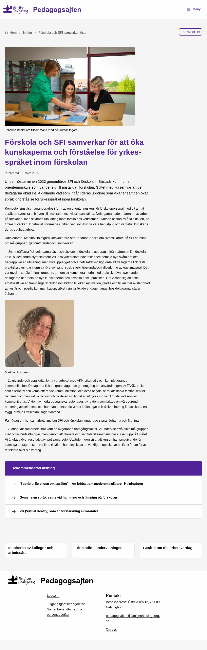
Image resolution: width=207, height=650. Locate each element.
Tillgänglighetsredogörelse (66, 604)
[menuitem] (190, 32)
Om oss (111, 629)
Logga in (53, 595)
